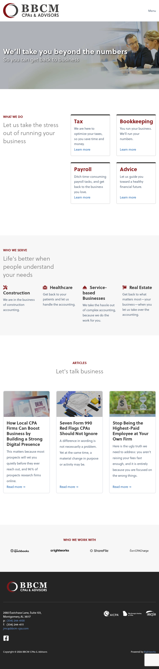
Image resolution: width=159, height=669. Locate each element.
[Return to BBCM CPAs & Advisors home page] (31, 10)
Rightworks (150, 651)
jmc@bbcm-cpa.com (16, 628)
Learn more (89, 149)
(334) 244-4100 (16, 620)
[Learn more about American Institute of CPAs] (111, 613)
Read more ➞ (26, 486)
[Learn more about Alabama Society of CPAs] (151, 613)
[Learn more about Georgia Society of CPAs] (132, 613)
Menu (152, 10)
